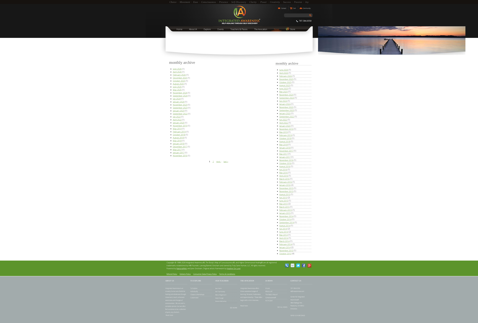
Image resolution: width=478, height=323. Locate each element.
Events (220, 29)
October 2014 (285, 219)
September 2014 (286, 222)
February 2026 (179, 75)
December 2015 (286, 188)
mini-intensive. (254, 300)
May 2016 (283, 172)
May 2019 (177, 128)
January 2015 (285, 213)
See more (233, 308)
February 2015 (285, 210)
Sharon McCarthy (220, 301)
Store (292, 29)
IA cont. (267, 288)
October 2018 (179, 134)
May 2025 (177, 89)
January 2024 (178, 101)
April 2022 (177, 119)
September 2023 (180, 107)
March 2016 (284, 179)
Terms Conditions (227, 274)
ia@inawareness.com (297, 291)
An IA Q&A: (269, 301)
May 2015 (283, 203)
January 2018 (178, 143)
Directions (293, 309)
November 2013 (286, 250)
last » (226, 161)
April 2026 (177, 72)
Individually (194, 291)
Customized (194, 298)
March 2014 (284, 241)
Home (179, 29)
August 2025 (178, 83)
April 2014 (283, 238)
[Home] (239, 15)
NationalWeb (182, 268)
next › (218, 161)
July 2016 (283, 169)
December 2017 (180, 146)
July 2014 (283, 228)
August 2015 (284, 194)
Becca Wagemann (220, 295)
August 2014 (284, 225)
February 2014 (285, 244)
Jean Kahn (218, 288)
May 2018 (177, 140)
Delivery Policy (185, 274)
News (276, 29)
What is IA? (268, 291)
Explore (207, 29)
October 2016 (285, 163)
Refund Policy (172, 274)
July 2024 (177, 98)
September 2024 (180, 95)
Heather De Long (233, 268)
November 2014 (286, 216)
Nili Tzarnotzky (220, 291)
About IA (193, 29)
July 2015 (283, 197)
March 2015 (284, 207)
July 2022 (177, 116)
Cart (294, 8)
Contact (283, 8)
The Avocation (260, 29)
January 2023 (178, 110)
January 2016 (285, 185)
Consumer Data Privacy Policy (205, 274)
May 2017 (177, 149)
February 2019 (179, 131)
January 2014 (285, 247)
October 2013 (285, 253)
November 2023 (180, 104)
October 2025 (179, 81)
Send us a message (297, 315)
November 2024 (180, 92)
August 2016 (284, 166)
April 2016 (283, 175)
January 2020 (178, 122)
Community (307, 8)
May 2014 (283, 235)
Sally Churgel (219, 298)
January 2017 (178, 152)
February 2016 (285, 182)
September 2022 (180, 113)
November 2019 (180, 125)
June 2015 (283, 200)
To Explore (193, 288)
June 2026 (177, 69)
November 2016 (180, 155)
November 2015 (286, 191)
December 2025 (180, 78)
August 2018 (178, 137)
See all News (282, 307)
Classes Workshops (197, 294)
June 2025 (177, 86)
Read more (169, 315)
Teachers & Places (238, 29)
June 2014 (283, 232)
